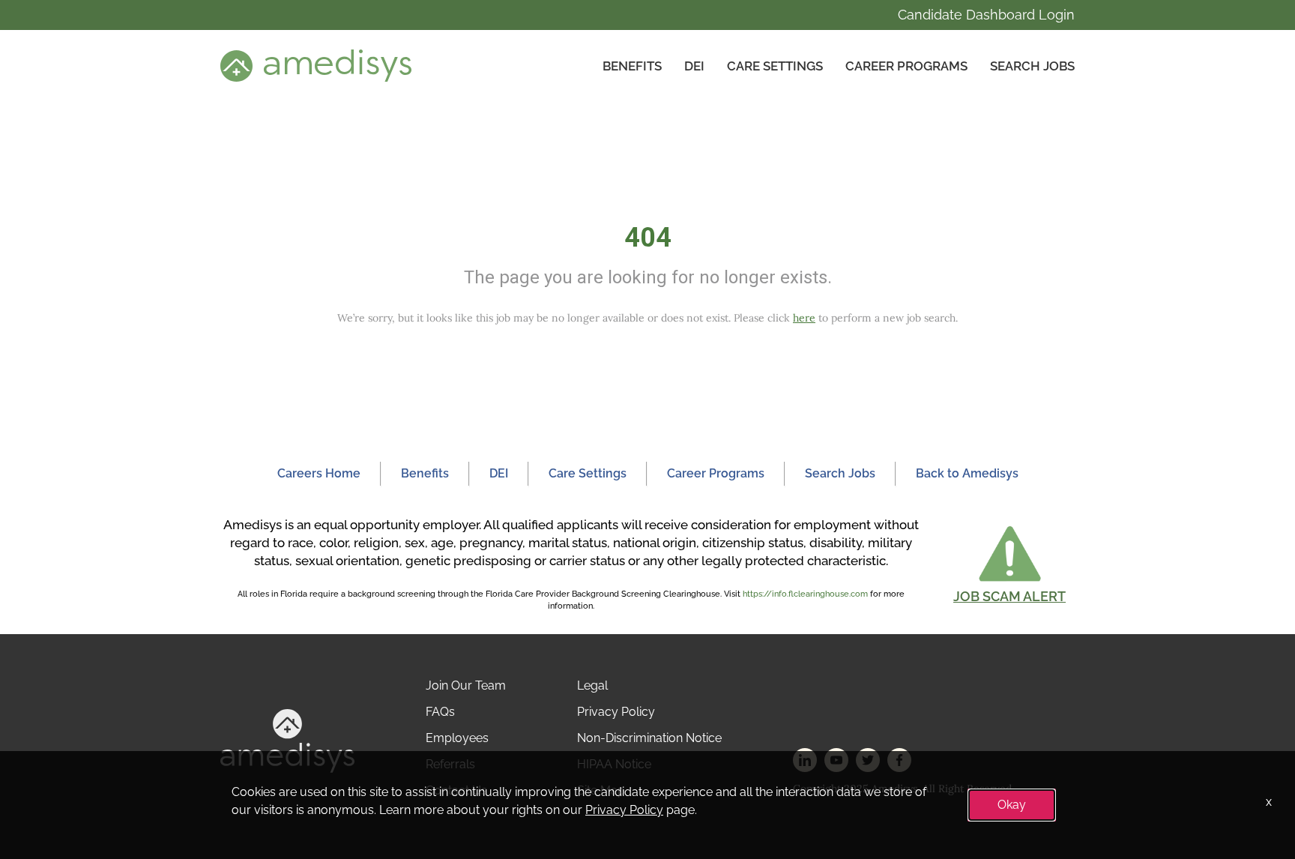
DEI (694, 65)
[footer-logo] (287, 740)
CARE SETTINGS (775, 65)
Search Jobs (1032, 65)
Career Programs (906, 65)
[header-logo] (315, 65)
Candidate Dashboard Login (986, 14)
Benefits (632, 65)
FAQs (440, 712)
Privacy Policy (616, 712)
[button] (1009, 564)
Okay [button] (1011, 805)
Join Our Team (466, 685)
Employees (457, 738)
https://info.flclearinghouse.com (805, 594)
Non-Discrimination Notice (649, 738)
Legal (592, 685)
